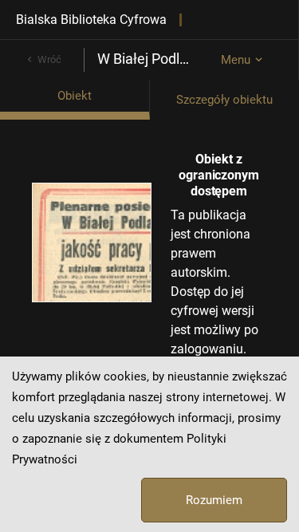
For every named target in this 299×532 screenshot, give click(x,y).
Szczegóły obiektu (224, 100)
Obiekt (74, 96)
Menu (235, 60)
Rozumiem (214, 500)
